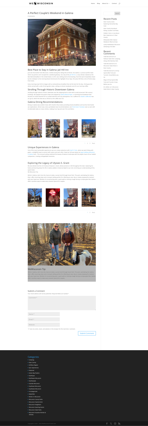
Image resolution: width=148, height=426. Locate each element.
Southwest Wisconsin (35, 389)
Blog (98, 3)
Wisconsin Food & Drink (35, 402)
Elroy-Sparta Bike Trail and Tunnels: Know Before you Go (111, 82)
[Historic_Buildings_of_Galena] (35, 206)
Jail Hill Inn (73, 75)
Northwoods (32, 381)
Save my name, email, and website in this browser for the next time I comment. (52, 329)
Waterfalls (32, 394)
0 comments (31, 16)
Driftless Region (33, 365)
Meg (105, 80)
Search (117, 13)
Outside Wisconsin (34, 383)
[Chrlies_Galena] (35, 137)
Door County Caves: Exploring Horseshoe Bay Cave (111, 24)
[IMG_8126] (53, 206)
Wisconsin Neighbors (35, 404)
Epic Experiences (34, 368)
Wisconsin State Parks (35, 410)
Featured (31, 370)
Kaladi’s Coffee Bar (86, 96)
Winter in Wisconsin (34, 397)
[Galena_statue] (53, 137)
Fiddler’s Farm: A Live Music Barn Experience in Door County (111, 35)
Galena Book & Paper (67, 94)
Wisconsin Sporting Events (36, 407)
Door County (32, 362)
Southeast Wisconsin (35, 386)
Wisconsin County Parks (36, 399)
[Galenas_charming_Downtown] (71, 137)
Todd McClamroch (109, 56)
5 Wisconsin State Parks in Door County (111, 66)
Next (93, 143)
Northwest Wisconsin (35, 378)
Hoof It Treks (73, 150)
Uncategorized (33, 391)
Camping (31, 360)
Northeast (32, 375)
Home (93, 3)
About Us (105, 3)
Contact (114, 3)
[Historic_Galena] (89, 137)
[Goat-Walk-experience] (89, 206)
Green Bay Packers (34, 373)
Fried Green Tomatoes (78, 107)
